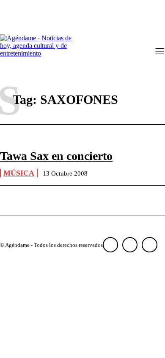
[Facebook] (110, 244)
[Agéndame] (38, 52)
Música (18, 173)
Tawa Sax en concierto (56, 155)
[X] (149, 244)
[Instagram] (130, 244)
